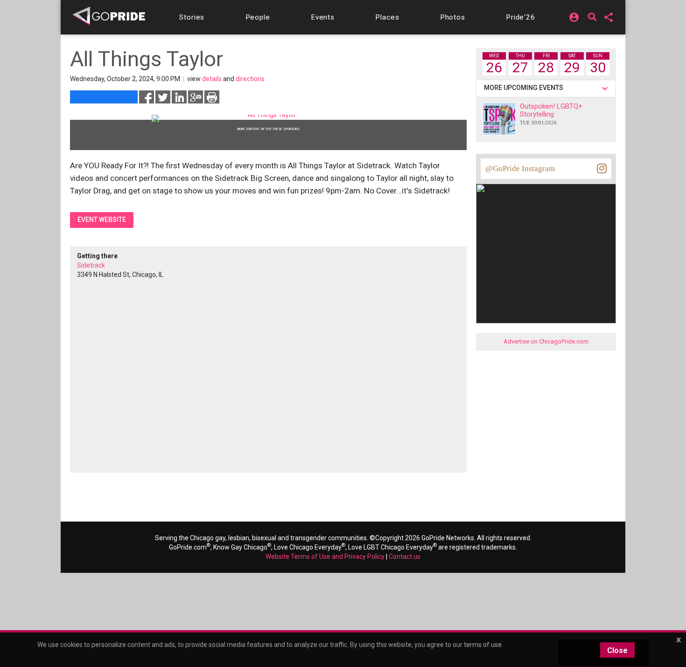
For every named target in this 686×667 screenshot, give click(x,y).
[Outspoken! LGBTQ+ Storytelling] (499, 119)
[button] (192, 17)
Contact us (404, 556)
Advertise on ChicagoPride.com (546, 341)
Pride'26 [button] (520, 17)
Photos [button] (452, 17)
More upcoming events (525, 87)
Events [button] (323, 17)
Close (617, 650)
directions (250, 79)
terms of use (483, 644)
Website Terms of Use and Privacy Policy (325, 556)
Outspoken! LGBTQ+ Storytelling (551, 113)
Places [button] (387, 17)
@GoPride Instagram (520, 168)
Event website (101, 219)
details (212, 79)
